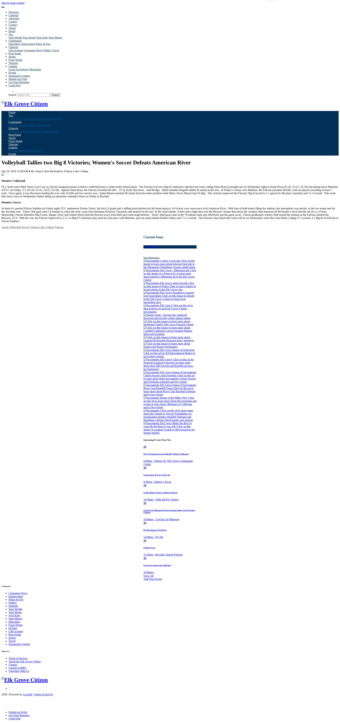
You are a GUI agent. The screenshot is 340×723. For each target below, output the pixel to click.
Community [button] (15, 40)
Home (11, 31)
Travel (55, 50)
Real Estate (14, 53)
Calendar (13, 15)
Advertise (13, 18)
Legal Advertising (18, 69)
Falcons (59, 227)
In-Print (12, 628)
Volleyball (15, 227)
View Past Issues (151, 257)
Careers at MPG (17, 667)
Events (12, 72)
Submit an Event (17, 79)
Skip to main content (12, 2)
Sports (12, 56)
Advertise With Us (18, 671)
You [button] (10, 34)
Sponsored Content (19, 75)
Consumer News (33, 50)
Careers (12, 21)
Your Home (29, 37)
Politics (47, 50)
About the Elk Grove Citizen (24, 661)
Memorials (35, 69)
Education (14, 43)
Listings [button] (12, 66)
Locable (27, 694)
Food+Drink (15, 59)
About (12, 28)
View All (148, 575)
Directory (13, 12)
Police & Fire (43, 43)
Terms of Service (17, 658)
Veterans (13, 63)
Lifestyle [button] (13, 47)
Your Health (15, 37)
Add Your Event (152, 579)
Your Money (55, 37)
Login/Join (14, 85)
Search (12, 94)
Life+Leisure (15, 50)
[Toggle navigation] (2, 7)
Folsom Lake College (42, 227)
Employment (28, 43)
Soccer (25, 227)
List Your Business (18, 82)
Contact (12, 24)
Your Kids (42, 37)
